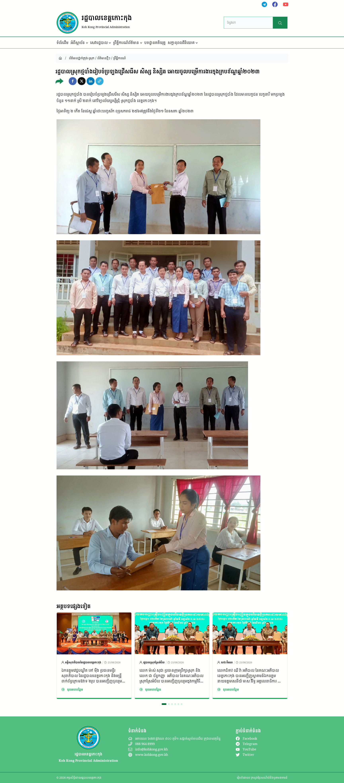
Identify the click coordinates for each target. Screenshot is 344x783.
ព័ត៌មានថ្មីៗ (103, 58)
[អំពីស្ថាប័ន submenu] (87, 43)
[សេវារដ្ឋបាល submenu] (110, 43)
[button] (73, 81)
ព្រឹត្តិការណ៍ (119, 58)
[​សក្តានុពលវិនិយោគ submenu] (196, 43)
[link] (94, 655)
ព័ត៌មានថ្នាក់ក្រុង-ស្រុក (81, 58)
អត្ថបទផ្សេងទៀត (74, 606)
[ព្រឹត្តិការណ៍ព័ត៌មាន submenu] (141, 43)
